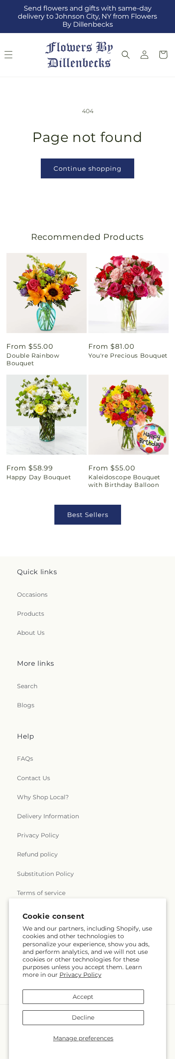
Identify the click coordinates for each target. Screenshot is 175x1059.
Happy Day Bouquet (38, 477)
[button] (125, 54)
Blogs (25, 705)
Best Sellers (87, 515)
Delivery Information (48, 816)
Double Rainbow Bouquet (32, 359)
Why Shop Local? (43, 797)
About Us (31, 633)
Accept (83, 997)
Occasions (32, 594)
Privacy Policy (80, 974)
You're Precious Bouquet (128, 355)
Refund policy (37, 854)
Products (30, 613)
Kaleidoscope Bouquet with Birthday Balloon (124, 481)
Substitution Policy (45, 874)
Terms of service (41, 893)
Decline (83, 1017)
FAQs (25, 758)
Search (27, 686)
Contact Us (33, 778)
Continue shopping (87, 168)
